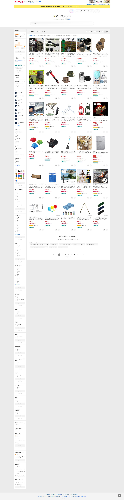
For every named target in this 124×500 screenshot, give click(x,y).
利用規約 (56, 496)
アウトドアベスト (53, 247)
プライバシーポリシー (42, 496)
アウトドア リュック (34, 247)
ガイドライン (61, 496)
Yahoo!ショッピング (50, 494)
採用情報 (69, 496)
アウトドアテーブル (44, 244)
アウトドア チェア (34, 244)
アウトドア (32, 31)
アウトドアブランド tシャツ (78, 244)
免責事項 (65, 496)
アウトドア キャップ (63, 247)
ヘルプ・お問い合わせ (76, 496)
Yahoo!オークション (67, 494)
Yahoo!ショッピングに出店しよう (100, 4)
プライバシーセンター (50, 496)
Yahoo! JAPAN (89, 4)
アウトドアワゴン (53, 244)
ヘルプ (108, 4)
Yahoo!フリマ (75, 494)
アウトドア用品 (44, 247)
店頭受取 (17, 81)
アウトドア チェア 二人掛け (65, 244)
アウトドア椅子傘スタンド (91, 244)
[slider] (15, 46)
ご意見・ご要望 (83, 496)
